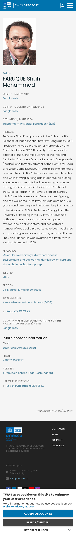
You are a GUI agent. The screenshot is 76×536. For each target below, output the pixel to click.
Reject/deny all (38, 522)
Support (57, 440)
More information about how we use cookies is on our (37, 505)
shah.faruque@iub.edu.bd (19, 348)
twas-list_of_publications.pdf (19, 386)
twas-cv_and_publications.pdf (12, 312)
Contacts (58, 429)
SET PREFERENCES (36, 530)
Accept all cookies (38, 514)
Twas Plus (58, 445)
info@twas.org (18, 478)
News (55, 434)
